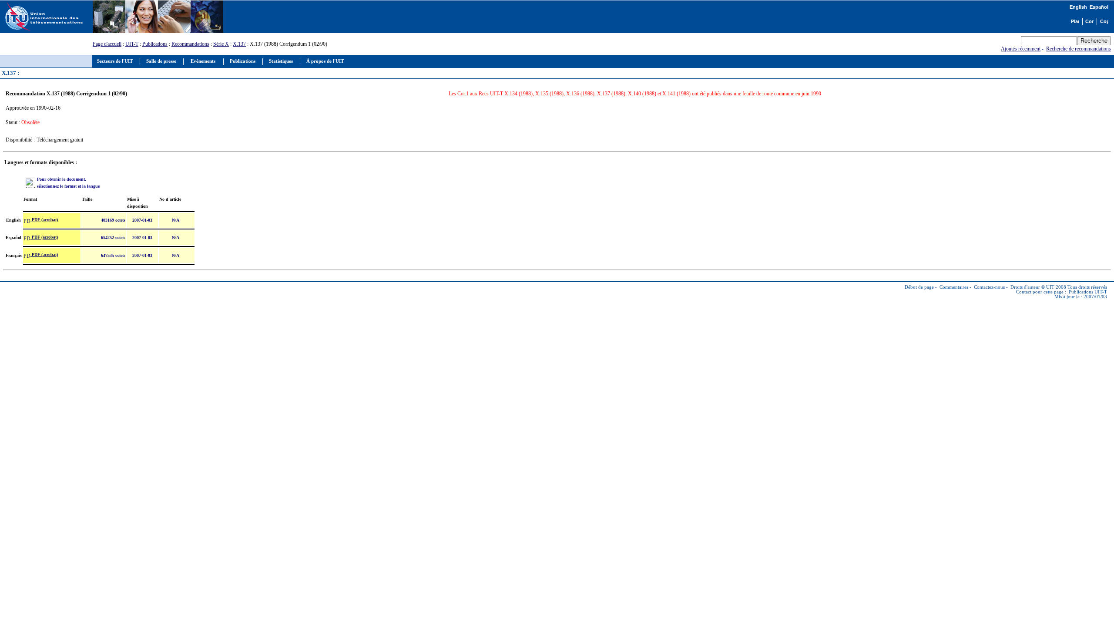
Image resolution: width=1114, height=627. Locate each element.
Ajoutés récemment (1020, 49)
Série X (221, 44)
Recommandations (190, 44)
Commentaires (954, 287)
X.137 (239, 44)
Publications (155, 44)
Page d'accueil (107, 44)
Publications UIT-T (1088, 292)
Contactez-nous (989, 287)
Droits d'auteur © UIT (1032, 287)
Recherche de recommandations (1078, 49)
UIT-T (131, 44)
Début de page (919, 287)
